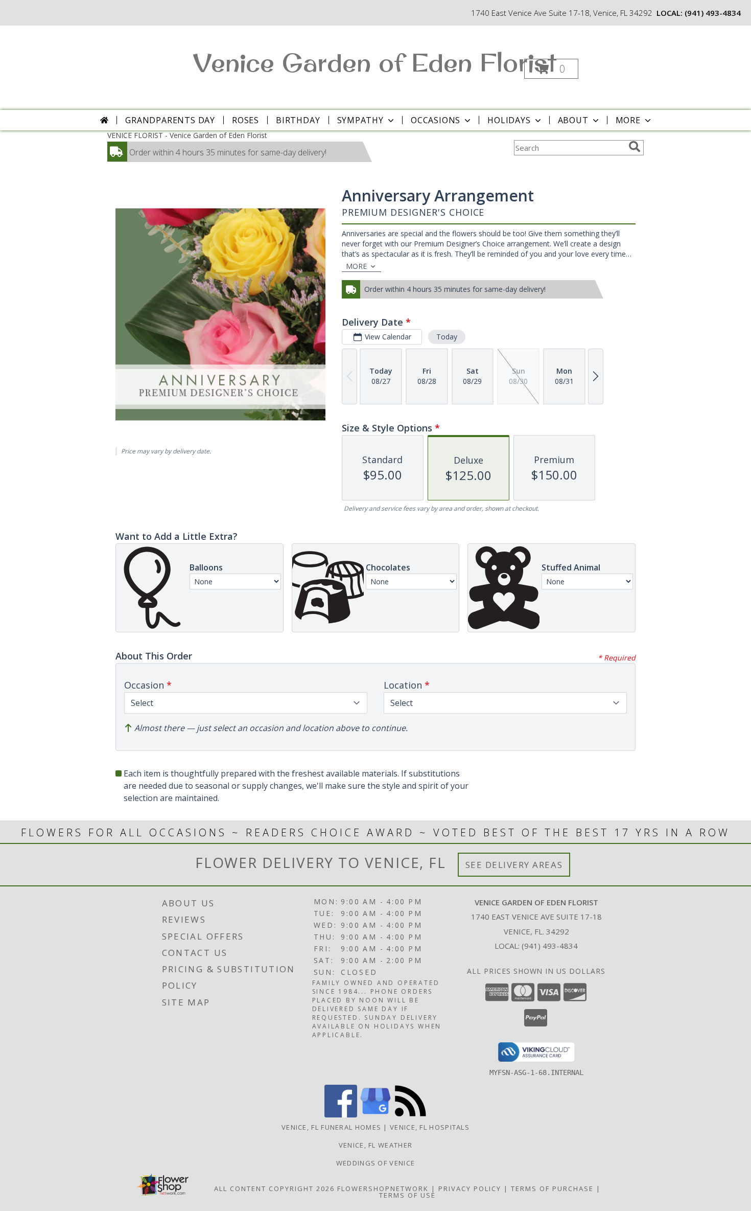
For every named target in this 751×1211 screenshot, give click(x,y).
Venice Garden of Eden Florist (374, 62)
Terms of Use (407, 1195)
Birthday (298, 120)
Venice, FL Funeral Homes (331, 1127)
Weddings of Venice (375, 1163)
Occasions (435, 120)
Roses (245, 120)
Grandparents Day (170, 120)
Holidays (508, 120)
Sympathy (360, 120)
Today (446, 336)
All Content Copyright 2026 (274, 1188)
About (573, 120)
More (628, 120)
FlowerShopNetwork (383, 1188)
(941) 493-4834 (713, 13)
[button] (551, 69)
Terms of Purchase (552, 1188)
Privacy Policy (469, 1188)
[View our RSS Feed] (410, 1114)
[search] (634, 147)
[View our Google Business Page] (375, 1114)
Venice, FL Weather (375, 1145)
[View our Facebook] (340, 1114)
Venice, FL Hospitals (430, 1127)
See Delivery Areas (514, 865)
